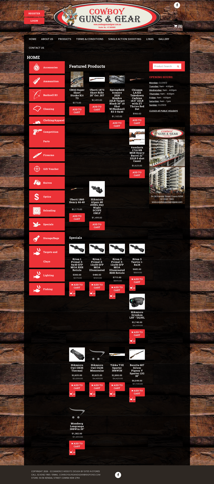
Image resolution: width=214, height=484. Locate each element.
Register (34, 13)
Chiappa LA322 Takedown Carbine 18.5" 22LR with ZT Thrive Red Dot (137, 99)
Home (32, 39)
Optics (47, 196)
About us (47, 39)
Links (150, 39)
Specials (48, 224)
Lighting (48, 275)
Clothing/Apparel (53, 120)
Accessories (50, 67)
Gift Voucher (51, 168)
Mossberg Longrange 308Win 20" (77, 426)
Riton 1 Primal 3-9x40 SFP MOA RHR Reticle (77, 264)
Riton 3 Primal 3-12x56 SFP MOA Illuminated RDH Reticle (117, 265)
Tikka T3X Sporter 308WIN (117, 367)
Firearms (48, 155)
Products (64, 39)
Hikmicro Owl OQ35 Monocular (97, 367)
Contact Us (36, 47)
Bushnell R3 (50, 95)
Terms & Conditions (89, 39)
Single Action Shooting (124, 39)
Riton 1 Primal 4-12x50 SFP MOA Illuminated (97, 264)
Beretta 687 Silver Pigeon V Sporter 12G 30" (137, 370)
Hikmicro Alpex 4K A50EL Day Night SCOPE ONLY (97, 206)
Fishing (48, 289)
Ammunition (51, 81)
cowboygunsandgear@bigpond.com (79, 474)
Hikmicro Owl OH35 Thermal (77, 367)
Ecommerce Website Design (65, 471)
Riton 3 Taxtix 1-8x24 (137, 261)
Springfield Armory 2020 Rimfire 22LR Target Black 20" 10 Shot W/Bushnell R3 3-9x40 (117, 100)
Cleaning (48, 108)
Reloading (49, 210)
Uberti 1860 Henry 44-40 (77, 201)
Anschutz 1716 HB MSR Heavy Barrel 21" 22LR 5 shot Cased (137, 154)
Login (34, 20)
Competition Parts (50, 136)
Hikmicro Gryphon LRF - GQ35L (137, 314)
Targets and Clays (50, 256)
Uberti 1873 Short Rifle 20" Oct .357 (97, 92)
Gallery (164, 39)
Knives (47, 182)
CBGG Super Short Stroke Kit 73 (76, 94)
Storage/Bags (51, 238)
